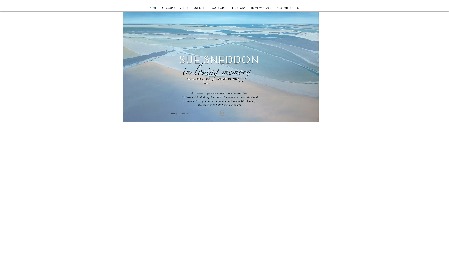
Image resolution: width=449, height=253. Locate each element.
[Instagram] (222, 113)
